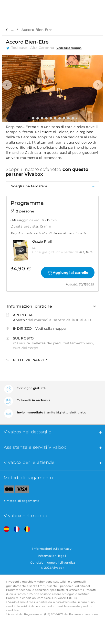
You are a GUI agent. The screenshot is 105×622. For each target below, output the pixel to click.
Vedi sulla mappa (69, 48)
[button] (7, 85)
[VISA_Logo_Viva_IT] (22, 490)
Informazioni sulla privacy (52, 548)
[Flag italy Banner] (15, 529)
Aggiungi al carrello (70, 272)
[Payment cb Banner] (7, 490)
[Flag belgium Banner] (25, 529)
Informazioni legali (52, 556)
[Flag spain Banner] (4, 529)
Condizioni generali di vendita (52, 562)
